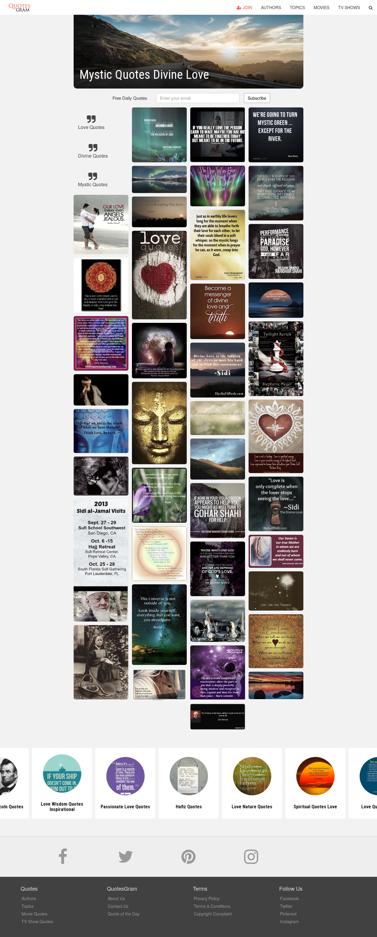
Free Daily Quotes (130, 98)
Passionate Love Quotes (125, 807)
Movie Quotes (34, 914)
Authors (271, 7)
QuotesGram (19, 7)
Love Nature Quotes (252, 807)
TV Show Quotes (37, 921)
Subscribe (257, 98)
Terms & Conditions (212, 906)
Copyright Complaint (213, 914)
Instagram (289, 921)
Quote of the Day (124, 914)
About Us (116, 898)
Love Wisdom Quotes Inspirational (62, 806)
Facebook (289, 898)
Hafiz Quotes (189, 807)
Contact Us (118, 906)
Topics (297, 7)
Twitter (286, 906)
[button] (370, 7)
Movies (321, 7)
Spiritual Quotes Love (315, 807)
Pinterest (288, 914)
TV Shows (349, 7)
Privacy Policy (206, 898)
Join (247, 7)
